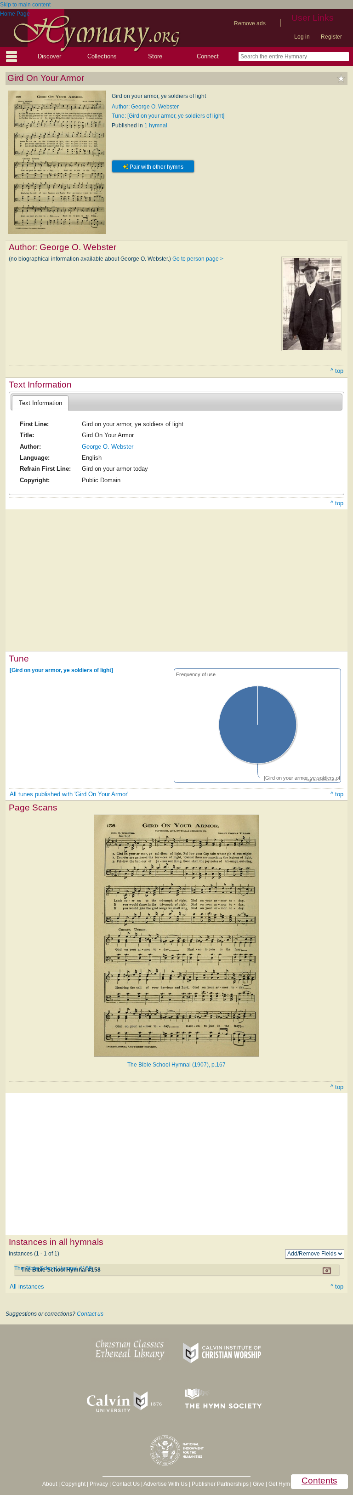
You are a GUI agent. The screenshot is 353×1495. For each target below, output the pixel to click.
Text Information (40, 402)
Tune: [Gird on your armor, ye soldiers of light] (168, 116)
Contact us (90, 1314)
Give (258, 1484)
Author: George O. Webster (145, 106)
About (49, 1484)
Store (155, 56)
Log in (302, 37)
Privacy (99, 1484)
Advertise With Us (165, 1484)
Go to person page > (197, 259)
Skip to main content (25, 4)
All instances (27, 1286)
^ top (336, 370)
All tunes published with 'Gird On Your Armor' (69, 794)
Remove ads (250, 23)
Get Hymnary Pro (289, 1484)
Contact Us (126, 1484)
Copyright (73, 1484)
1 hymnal (155, 125)
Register (331, 37)
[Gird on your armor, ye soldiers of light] (61, 670)
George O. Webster (107, 446)
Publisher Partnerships (220, 1484)
